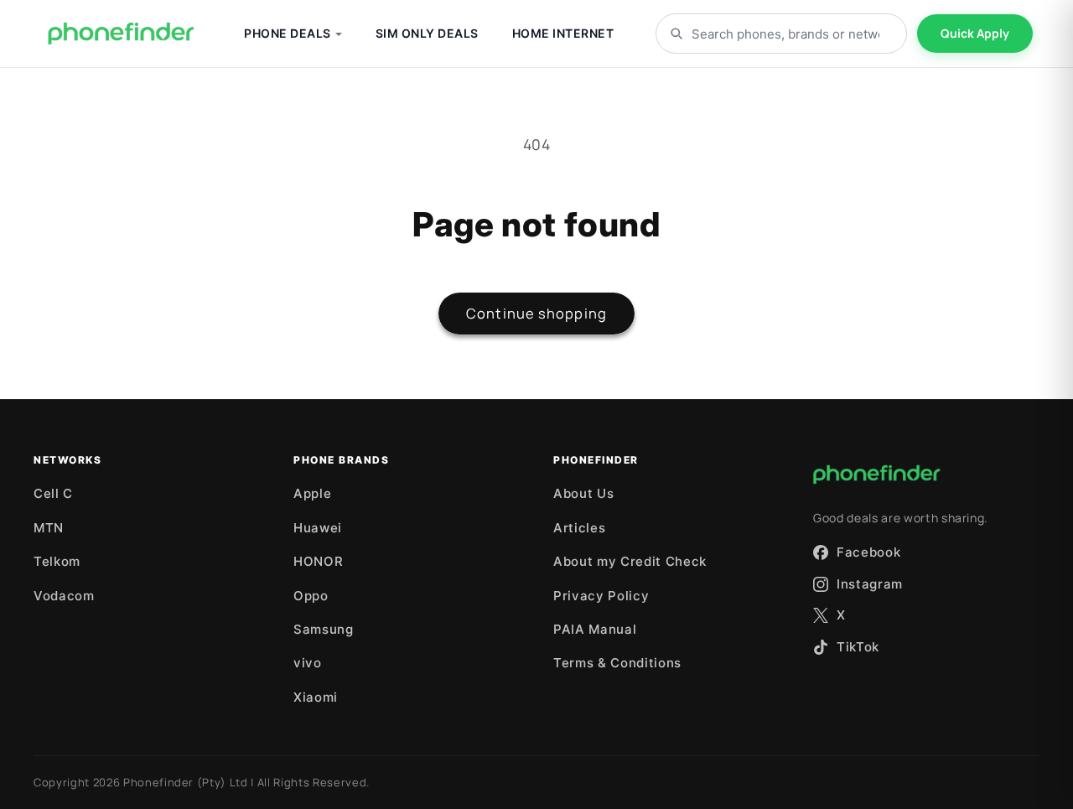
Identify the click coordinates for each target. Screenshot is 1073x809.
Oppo (311, 596)
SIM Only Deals (427, 33)
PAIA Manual (594, 629)
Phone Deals (287, 33)
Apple (312, 493)
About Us (583, 493)
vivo (307, 663)
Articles (579, 528)
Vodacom (64, 596)
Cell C (53, 493)
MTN (49, 528)
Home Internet (563, 33)
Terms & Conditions (617, 663)
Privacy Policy (601, 596)
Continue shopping (536, 313)
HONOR (318, 561)
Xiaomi (315, 697)
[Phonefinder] (121, 33)
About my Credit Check (630, 561)
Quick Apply (975, 33)
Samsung (323, 629)
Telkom (57, 561)
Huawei (317, 528)
